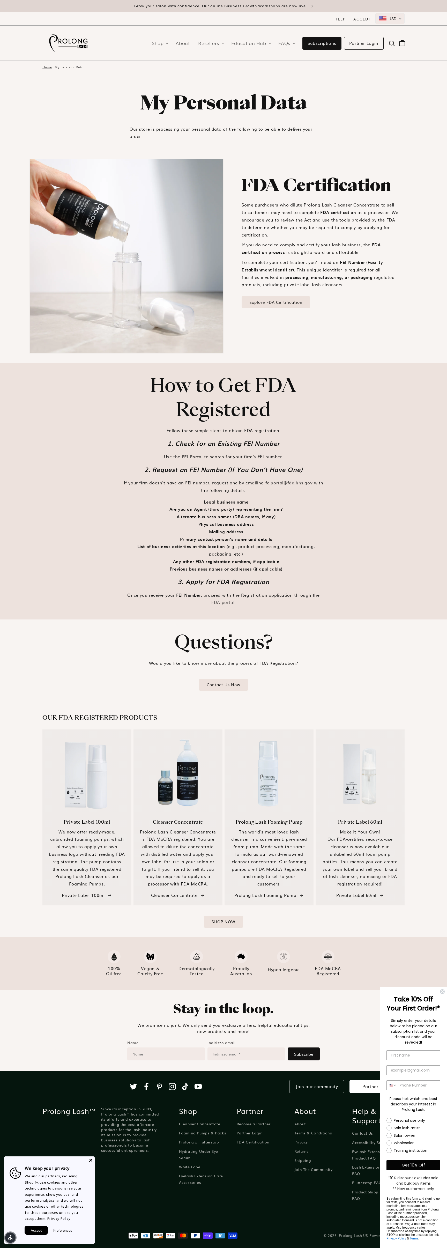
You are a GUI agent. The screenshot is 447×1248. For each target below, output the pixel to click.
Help (340, 19)
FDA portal (222, 602)
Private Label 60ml (356, 895)
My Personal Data (69, 67)
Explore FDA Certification (275, 302)
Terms (414, 1238)
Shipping (302, 1160)
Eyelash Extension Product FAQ (369, 1155)
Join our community (317, 1086)
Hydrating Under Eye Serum (198, 1154)
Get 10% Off (413, 1165)
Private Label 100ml (83, 895)
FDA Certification (253, 1141)
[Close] (90, 1160)
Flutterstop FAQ (367, 1182)
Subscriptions (322, 43)
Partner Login (363, 43)
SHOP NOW (223, 922)
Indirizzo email (221, 1042)
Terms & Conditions (313, 1132)
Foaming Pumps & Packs (202, 1132)
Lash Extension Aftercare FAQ (375, 1170)
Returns (301, 1151)
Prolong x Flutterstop (199, 1141)
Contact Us (362, 1133)
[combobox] (390, 18)
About (300, 1123)
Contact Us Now (223, 685)
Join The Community (313, 1169)
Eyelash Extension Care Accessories (201, 1179)
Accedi (361, 19)
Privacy (301, 1141)
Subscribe (303, 1054)
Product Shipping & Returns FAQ (378, 1195)
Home (47, 67)
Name (132, 1042)
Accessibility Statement (374, 1142)
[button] (158, 43)
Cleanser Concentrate (174, 895)
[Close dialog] (442, 991)
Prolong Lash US (353, 1235)
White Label (190, 1166)
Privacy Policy (396, 1238)
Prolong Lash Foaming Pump (265, 895)
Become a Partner (254, 1123)
